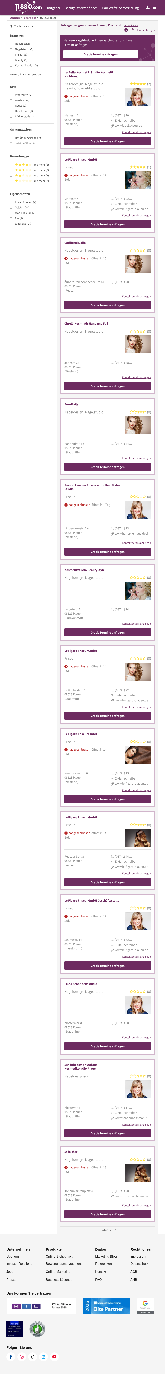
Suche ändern (131, 25)
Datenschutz (139, 1263)
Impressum (138, 1256)
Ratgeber (53, 8)
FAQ (98, 1279)
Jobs (9, 1271)
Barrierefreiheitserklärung (120, 8)
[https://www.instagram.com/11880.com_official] (21, 1356)
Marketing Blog (106, 1256)
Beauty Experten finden (81, 8)
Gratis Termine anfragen (101, 54)
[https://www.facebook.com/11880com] (10, 1356)
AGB (133, 1271)
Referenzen (103, 1263)
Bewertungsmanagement (64, 1263)
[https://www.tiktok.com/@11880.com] (32, 1356)
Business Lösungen (60, 1279)
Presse (11, 1279)
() (24, 43)
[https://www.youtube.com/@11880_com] (54, 1356)
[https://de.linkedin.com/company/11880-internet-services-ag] (43, 1356)
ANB (133, 1279)
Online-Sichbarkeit (59, 1256)
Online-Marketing (58, 1271)
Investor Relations (19, 1263)
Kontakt (100, 1271)
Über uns (13, 1256)
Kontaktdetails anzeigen (136, 132)
